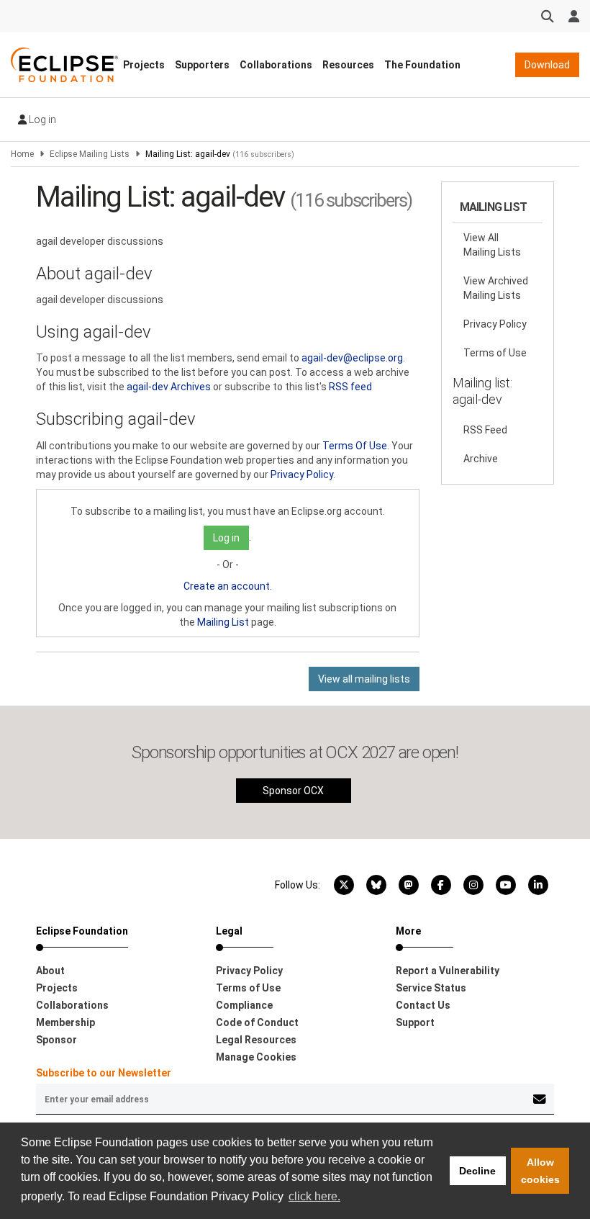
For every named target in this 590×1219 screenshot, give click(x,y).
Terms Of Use (354, 445)
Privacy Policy (302, 474)
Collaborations (276, 65)
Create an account (226, 586)
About (50, 970)
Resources (348, 65)
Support (415, 1022)
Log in (41, 119)
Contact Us (423, 1005)
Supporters (202, 65)
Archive (480, 458)
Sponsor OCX (293, 790)
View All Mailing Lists (492, 245)
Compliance (244, 1005)
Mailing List (223, 622)
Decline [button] (477, 1171)
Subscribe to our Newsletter (103, 1073)
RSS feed (350, 386)
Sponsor (56, 1039)
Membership (65, 1022)
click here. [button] (314, 1196)
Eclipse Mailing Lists (90, 154)
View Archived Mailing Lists (495, 288)
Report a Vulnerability (447, 970)
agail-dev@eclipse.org (352, 358)
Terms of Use (495, 353)
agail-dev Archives (169, 386)
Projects (144, 65)
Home (22, 154)
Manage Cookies (256, 1057)
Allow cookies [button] (540, 1170)
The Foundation (422, 65)
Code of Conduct (257, 1022)
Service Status (431, 988)
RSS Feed (485, 430)
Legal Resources (256, 1039)
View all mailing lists (364, 679)
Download (547, 65)
